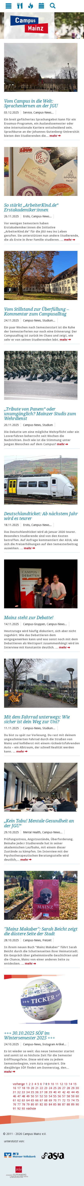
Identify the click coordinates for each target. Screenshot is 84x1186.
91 (14, 1108)
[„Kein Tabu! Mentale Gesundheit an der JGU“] (40, 787)
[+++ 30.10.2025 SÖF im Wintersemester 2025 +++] (40, 999)
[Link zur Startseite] (31, 24)
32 (19, 1092)
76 (14, 1104)
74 (72, 1100)
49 (28, 1096)
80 (32, 1104)
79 (28, 1104)
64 (28, 1100)
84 (50, 1104)
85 (54, 1104)
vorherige (19, 1084)
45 (77, 1092)
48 (23, 1096)
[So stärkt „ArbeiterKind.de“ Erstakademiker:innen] (40, 171)
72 (63, 1100)
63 (23, 1100)
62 (19, 1100)
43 (68, 1092)
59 (72, 1096)
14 (70, 1084)
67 (41, 1100)
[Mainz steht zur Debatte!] (40, 583)
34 (28, 1092)
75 (77, 1100)
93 (23, 1108)
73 (68, 1100)
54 (50, 1096)
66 (37, 1100)
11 (57, 1084)
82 (41, 1104)
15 (74, 1084)
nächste (31, 1108)
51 (37, 1096)
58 (68, 1096)
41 (59, 1092)
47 (19, 1096)
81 (37, 1104)
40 (54, 1092)
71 (59, 1100)
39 (50, 1092)
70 (54, 1100)
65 (32, 1100)
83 (46, 1104)
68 (46, 1100)
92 (19, 1108)
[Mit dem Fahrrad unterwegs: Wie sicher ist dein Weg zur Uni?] (40, 683)
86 (59, 1104)
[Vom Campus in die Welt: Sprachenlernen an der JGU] (40, 67)
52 (41, 1096)
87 (63, 1104)
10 (52, 1084)
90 (77, 1104)
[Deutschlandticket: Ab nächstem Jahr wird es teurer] (40, 479)
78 (23, 1104)
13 (65, 1084)
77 (19, 1104)
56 (59, 1096)
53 (46, 1096)
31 (14, 1092)
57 (63, 1096)
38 (46, 1092)
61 (14, 1100)
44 (72, 1092)
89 (72, 1104)
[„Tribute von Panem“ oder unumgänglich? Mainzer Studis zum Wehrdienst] (40, 375)
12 (61, 1084)
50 (32, 1096)
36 (37, 1092)
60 (77, 1096)
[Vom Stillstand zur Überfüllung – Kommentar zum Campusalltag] (40, 275)
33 (23, 1092)
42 (63, 1092)
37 (41, 1092)
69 (50, 1100)
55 (54, 1096)
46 (14, 1096)
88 (68, 1104)
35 (32, 1092)
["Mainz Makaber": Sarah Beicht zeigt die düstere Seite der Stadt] (40, 895)
